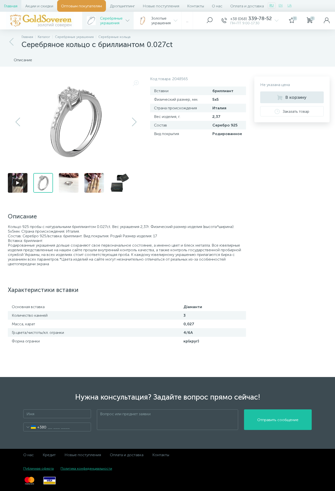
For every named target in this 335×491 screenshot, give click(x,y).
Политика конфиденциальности (86, 468)
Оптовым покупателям (81, 6)
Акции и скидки (39, 6)
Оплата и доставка (247, 6)
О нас (217, 6)
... (187, 20)
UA (289, 5)
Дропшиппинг (122, 6)
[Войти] (326, 20)
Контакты (195, 6)
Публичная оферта (38, 468)
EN (281, 5)
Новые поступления (161, 6)
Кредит (49, 455)
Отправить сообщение (277, 419)
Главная (10, 6)
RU (272, 5)
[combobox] (35, 427)
